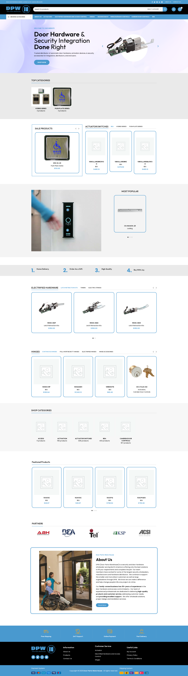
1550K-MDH (136, 323)
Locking (130, 228)
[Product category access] (41, 430)
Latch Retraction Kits (51, 326)
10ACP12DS (141, 498)
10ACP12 (110, 498)
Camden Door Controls (141, 392)
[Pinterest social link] (157, 2)
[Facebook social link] (152, 2)
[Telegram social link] (162, 2)
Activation (141, 390)
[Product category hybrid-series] (41, 100)
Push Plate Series (57, 166)
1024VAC (78, 498)
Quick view (77, 144)
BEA (96, 167)
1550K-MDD (94, 323)
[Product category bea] (104, 430)
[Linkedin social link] (159, 2)
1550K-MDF (51, 323)
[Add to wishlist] (77, 136)
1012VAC (46, 498)
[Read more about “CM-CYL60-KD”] (154, 364)
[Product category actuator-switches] (83, 430)
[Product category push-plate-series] (62, 100)
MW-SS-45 (57, 163)
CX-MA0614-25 (130, 226)
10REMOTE (110, 387)
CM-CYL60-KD (141, 387)
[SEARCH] (165, 9)
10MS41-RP (46, 387)
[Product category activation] (62, 430)
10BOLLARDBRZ (121, 162)
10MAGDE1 (78, 387)
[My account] (174, 9)
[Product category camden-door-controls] (126, 431)
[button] (102, 46)
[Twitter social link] (154, 2)
